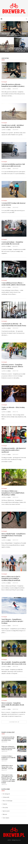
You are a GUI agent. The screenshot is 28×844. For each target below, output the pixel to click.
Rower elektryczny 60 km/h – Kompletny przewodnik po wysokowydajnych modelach (11, 578)
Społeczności (6, 811)
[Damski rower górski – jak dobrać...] (7, 45)
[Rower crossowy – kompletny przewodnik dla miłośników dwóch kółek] (14, 689)
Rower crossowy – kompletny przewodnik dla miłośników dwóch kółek (13, 705)
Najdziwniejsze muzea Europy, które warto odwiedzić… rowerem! (7, 767)
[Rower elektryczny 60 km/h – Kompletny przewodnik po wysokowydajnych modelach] (14, 562)
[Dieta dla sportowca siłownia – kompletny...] (14, 29)
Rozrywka (5, 807)
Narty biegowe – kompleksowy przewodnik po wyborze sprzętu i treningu (12, 621)
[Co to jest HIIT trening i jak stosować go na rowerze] (14, 189)
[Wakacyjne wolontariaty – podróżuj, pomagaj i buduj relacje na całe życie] (21, 749)
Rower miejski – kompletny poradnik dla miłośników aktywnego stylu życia (14, 663)
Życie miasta (6, 818)
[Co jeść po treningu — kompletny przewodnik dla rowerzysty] (14, 228)
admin (9, 88)
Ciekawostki (6, 797)
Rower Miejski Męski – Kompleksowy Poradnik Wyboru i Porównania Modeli (14, 535)
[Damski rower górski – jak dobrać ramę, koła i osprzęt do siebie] (14, 111)
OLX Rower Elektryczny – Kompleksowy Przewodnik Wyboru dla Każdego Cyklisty (13, 493)
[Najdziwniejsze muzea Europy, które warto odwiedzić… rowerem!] (21, 768)
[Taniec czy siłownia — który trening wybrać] (14, 393)
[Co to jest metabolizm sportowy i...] (21, 45)
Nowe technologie (7, 800)
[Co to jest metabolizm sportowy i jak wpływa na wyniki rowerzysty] (14, 150)
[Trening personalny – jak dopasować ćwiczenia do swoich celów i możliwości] (14, 434)
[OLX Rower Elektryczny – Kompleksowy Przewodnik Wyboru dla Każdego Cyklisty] (14, 477)
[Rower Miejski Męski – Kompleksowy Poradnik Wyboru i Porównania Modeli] (14, 520)
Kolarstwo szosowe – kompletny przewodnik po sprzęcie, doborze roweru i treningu (12, 366)
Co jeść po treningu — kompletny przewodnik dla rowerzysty (12, 243)
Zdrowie (5, 814)
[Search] (26, 19)
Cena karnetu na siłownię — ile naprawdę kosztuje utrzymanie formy (14, 325)
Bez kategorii (6, 794)
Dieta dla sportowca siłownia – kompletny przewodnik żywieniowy (14, 34)
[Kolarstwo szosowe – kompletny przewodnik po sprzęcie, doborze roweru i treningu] (14, 351)
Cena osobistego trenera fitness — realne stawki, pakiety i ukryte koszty (14, 284)
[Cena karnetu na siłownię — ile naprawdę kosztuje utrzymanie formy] (14, 310)
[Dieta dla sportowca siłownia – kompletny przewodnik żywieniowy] (14, 70)
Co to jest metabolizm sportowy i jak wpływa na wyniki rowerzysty (21, 50)
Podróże (5, 804)
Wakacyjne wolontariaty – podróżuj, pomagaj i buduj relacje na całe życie (8, 748)
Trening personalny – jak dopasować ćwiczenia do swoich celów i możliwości (14, 450)
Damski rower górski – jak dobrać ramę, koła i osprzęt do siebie (7, 50)
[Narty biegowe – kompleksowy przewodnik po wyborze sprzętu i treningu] (14, 605)
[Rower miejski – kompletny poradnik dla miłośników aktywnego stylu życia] (14, 648)
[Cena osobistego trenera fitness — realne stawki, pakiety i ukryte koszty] (14, 269)
